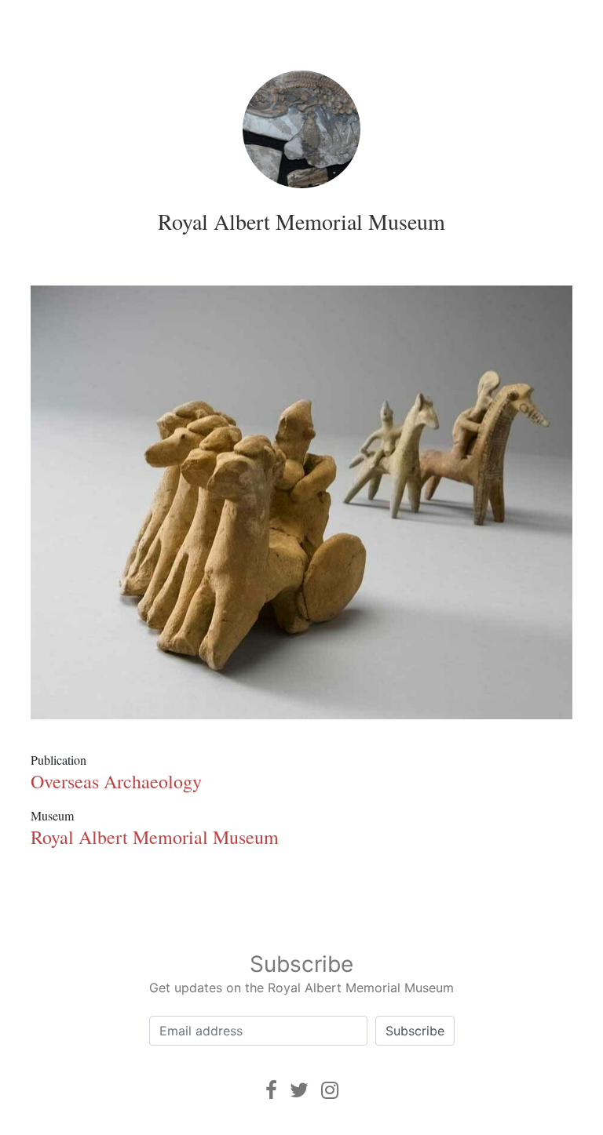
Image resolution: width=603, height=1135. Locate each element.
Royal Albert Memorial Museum (301, 221)
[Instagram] (330, 1090)
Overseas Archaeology (116, 781)
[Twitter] (299, 1090)
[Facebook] (271, 1090)
